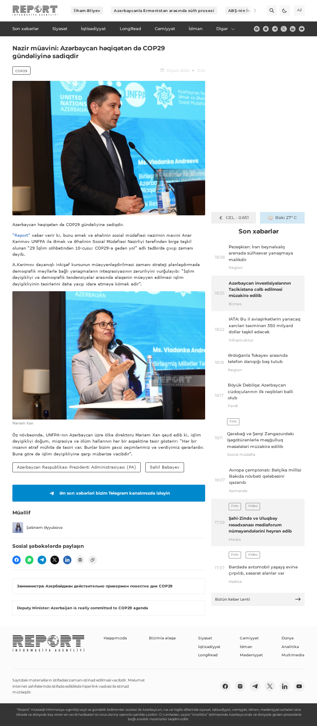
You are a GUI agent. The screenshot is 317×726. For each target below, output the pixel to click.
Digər (222, 28)
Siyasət (205, 638)
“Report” (21, 235)
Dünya (287, 638)
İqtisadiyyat (209, 646)
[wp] (29, 560)
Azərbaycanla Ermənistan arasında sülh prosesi (164, 10)
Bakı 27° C (285, 217)
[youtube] (302, 29)
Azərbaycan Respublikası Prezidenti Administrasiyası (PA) (76, 466)
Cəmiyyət (249, 638)
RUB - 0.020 (237, 217)
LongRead (208, 655)
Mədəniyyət (251, 655)
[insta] (266, 29)
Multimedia (293, 655)
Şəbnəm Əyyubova (44, 527)
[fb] (257, 29)
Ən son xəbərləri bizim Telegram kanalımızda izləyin (114, 493)
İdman (246, 646)
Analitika (290, 646)
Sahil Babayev (165, 466)
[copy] (92, 560)
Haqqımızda (115, 638)
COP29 (21, 71)
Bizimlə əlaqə (162, 638)
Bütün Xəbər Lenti (232, 599)
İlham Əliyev (87, 10)
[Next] (251, 10)
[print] (80, 560)
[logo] (35, 10)
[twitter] (283, 29)
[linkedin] (293, 29)
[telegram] (275, 29)
